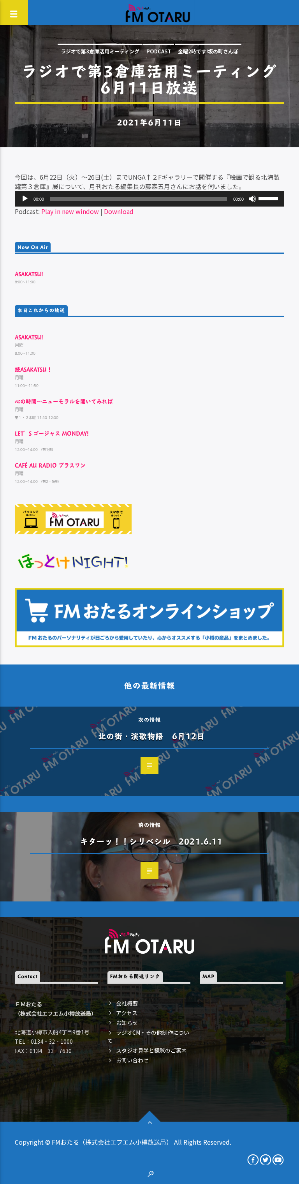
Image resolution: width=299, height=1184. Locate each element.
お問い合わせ (132, 1060)
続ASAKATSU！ (33, 369)
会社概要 (127, 1003)
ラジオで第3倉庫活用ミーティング (100, 51)
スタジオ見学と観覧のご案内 (151, 1050)
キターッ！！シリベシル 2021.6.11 (151, 841)
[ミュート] (252, 199)
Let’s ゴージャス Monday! (52, 433)
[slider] (269, 198)
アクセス (126, 1013)
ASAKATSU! (29, 274)
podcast (158, 51)
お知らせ (127, 1023)
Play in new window (70, 211)
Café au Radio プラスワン (50, 465)
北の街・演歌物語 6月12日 (151, 736)
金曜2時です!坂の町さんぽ (208, 51)
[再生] (25, 199)
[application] (149, 199)
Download (119, 211)
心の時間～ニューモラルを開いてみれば (64, 401)
